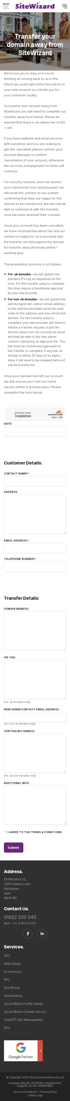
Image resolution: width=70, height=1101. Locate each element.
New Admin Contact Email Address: (32, 709)
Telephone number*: (20, 559)
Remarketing (13, 996)
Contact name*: (16, 473)
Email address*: (16, 540)
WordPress (12, 988)
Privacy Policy (48, 1092)
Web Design (12, 964)
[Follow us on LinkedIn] (42, 934)
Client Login (36, 1095)
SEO (7, 956)
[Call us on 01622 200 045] (64, 6)
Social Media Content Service (25, 1012)
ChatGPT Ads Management (23, 1020)
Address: (11, 492)
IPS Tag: (10, 657)
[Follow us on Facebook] (28, 934)
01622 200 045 (20, 917)
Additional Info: (16, 783)
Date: (8, 423)
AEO (7, 1028)
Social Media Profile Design (23, 1004)
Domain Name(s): (16, 608)
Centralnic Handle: (19, 731)
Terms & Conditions (25, 1092)
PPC (7, 980)
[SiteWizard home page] (35, 6)
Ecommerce (12, 972)
